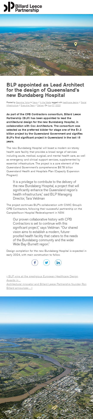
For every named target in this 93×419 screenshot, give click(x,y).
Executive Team (28, 105)
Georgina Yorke (23, 102)
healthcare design (71, 102)
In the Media (45, 102)
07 (53, 105)
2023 (58, 105)
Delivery (40, 105)
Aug (49, 105)
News (35, 102)
